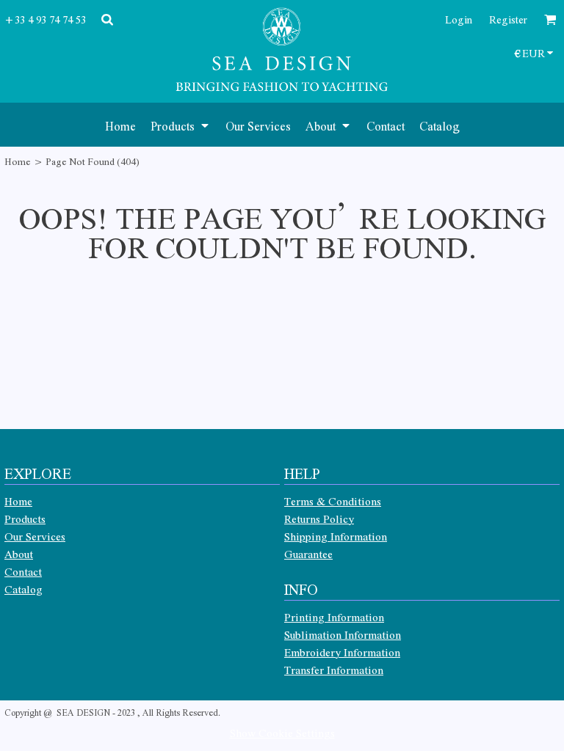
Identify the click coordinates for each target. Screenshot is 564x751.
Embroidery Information (342, 652)
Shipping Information (335, 536)
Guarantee (308, 553)
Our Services (34, 536)
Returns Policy (319, 518)
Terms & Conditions (332, 501)
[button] (180, 125)
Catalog (23, 589)
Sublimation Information (342, 634)
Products (25, 518)
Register (508, 19)
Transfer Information (333, 669)
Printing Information (334, 616)
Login (458, 19)
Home (17, 161)
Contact (23, 571)
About (18, 553)
